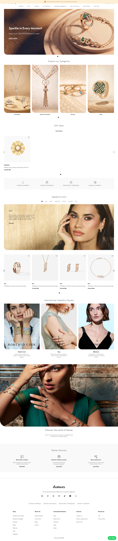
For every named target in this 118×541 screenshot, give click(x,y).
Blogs (36, 522)
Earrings (15, 522)
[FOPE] (59, 348)
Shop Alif (11, 223)
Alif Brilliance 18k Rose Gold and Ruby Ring (15, 286)
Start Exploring (59, 131)
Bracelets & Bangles (18, 519)
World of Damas (39, 516)
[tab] (57, 56)
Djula (55, 525)
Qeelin (55, 528)
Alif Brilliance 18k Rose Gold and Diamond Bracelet (101, 286)
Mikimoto (56, 522)
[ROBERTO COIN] (22, 348)
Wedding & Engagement (60, 6)
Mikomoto (96, 352)
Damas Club (79, 522)
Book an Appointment (82, 519)
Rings (101, 114)
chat (113, 538)
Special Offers (86, 6)
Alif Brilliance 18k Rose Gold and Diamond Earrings (73, 286)
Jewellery (36, 6)
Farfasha (21, 6)
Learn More (59, 466)
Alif (5, 284)
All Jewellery (17, 114)
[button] (29, 138)
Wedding (15, 534)
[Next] (114, 271)
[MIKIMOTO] (96, 348)
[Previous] (4, 271)
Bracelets (73, 114)
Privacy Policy (101, 519)
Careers (37, 525)
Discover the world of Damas (59, 430)
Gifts (14, 531)
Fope (59, 352)
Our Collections (46, 6)
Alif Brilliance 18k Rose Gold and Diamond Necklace (45, 286)
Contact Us (79, 516)
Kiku (29, 6)
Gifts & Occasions (74, 6)
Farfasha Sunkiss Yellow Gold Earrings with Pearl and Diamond (16, 168)
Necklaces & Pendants (45, 114)
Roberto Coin (22, 352)
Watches (15, 528)
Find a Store (38, 519)
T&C (99, 516)
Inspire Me (96, 6)
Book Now (22, 466)
